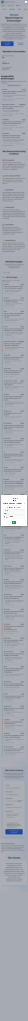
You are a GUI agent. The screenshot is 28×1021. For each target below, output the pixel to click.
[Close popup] (26, 2)
